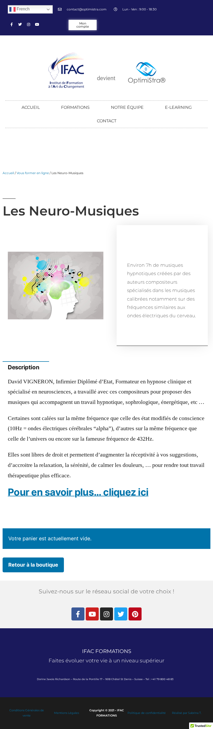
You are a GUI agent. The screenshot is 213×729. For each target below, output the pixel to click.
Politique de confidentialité (147, 713)
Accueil (8, 173)
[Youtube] (37, 24)
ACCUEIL (31, 107)
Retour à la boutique (33, 565)
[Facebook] (11, 24)
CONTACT (106, 120)
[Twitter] (20, 24)
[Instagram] (28, 24)
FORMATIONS (75, 107)
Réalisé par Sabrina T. (186, 713)
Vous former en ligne (33, 173)
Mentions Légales (66, 713)
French (23, 9)
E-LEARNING (178, 107)
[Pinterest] (135, 613)
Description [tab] (25, 353)
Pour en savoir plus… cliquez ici (78, 492)
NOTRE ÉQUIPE (127, 107)
